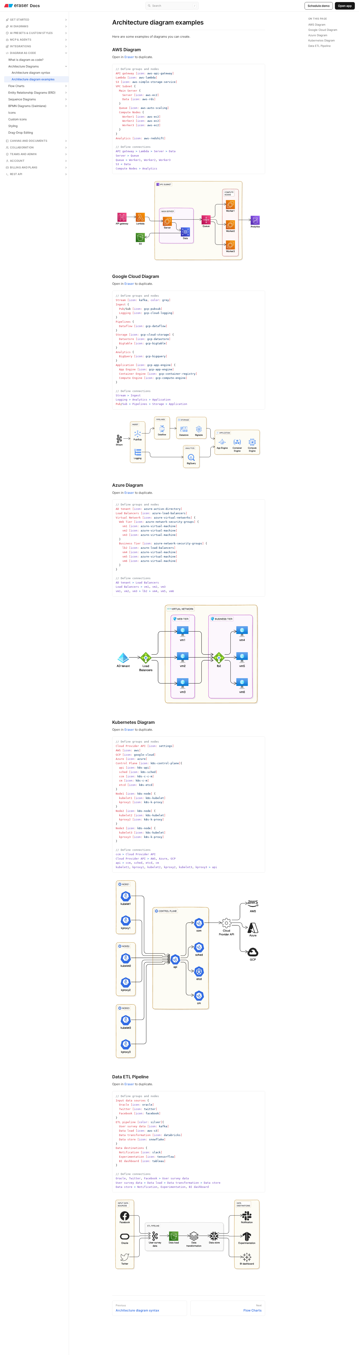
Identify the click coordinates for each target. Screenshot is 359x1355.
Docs (35, 5)
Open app (345, 5)
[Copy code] (260, 68)
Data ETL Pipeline (319, 45)
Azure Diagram (317, 35)
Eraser (129, 57)
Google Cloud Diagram (322, 29)
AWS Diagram (316, 24)
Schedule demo (319, 5)
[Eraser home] (16, 5)
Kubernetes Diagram (321, 40)
